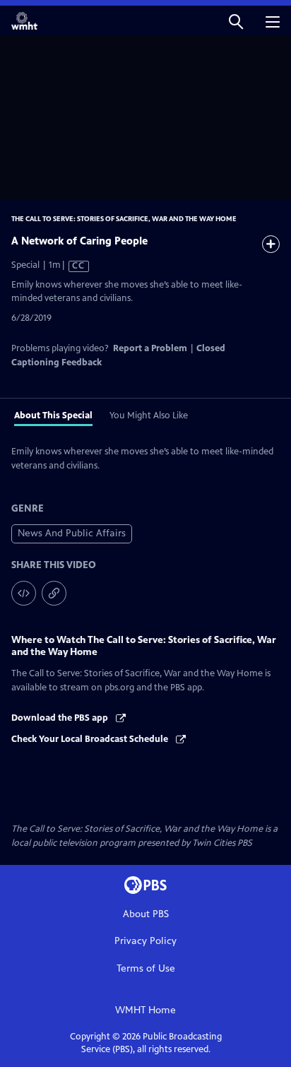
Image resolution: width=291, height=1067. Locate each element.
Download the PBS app (60, 718)
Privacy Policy (145, 941)
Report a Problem (150, 348)
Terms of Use (146, 968)
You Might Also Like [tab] (148, 415)
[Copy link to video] (54, 593)
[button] (236, 21)
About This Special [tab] (53, 415)
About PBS (146, 914)
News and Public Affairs (72, 533)
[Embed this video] (23, 593)
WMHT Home (145, 1010)
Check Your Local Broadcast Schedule (90, 739)
